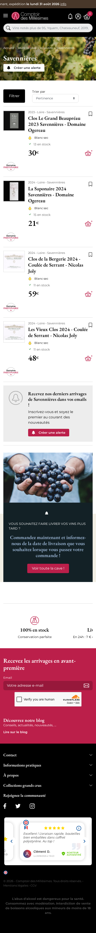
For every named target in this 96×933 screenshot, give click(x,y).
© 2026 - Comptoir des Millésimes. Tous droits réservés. (42, 881)
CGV (33, 885)
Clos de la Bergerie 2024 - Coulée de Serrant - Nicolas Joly (55, 265)
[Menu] (5, 15)
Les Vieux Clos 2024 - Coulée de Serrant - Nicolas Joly (58, 332)
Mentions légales (15, 885)
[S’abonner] (86, 685)
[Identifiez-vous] (78, 16)
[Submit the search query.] (8, 28)
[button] (34, 627)
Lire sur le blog (15, 732)
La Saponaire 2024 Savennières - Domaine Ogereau (51, 195)
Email (7, 677)
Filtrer (14, 96)
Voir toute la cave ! (48, 568)
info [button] (63, 4)
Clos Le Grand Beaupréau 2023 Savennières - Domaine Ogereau (57, 124)
